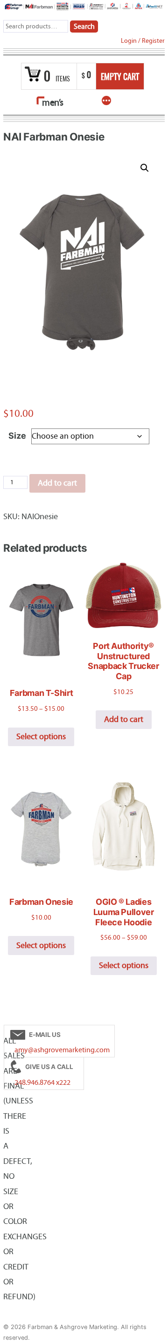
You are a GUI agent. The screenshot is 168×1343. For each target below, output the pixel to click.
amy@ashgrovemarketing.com (62, 1050)
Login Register (143, 41)
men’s (52, 102)
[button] (144, 168)
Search (84, 26)
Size (17, 436)
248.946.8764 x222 (42, 1082)
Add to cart (57, 483)
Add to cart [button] (123, 719)
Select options (41, 737)
